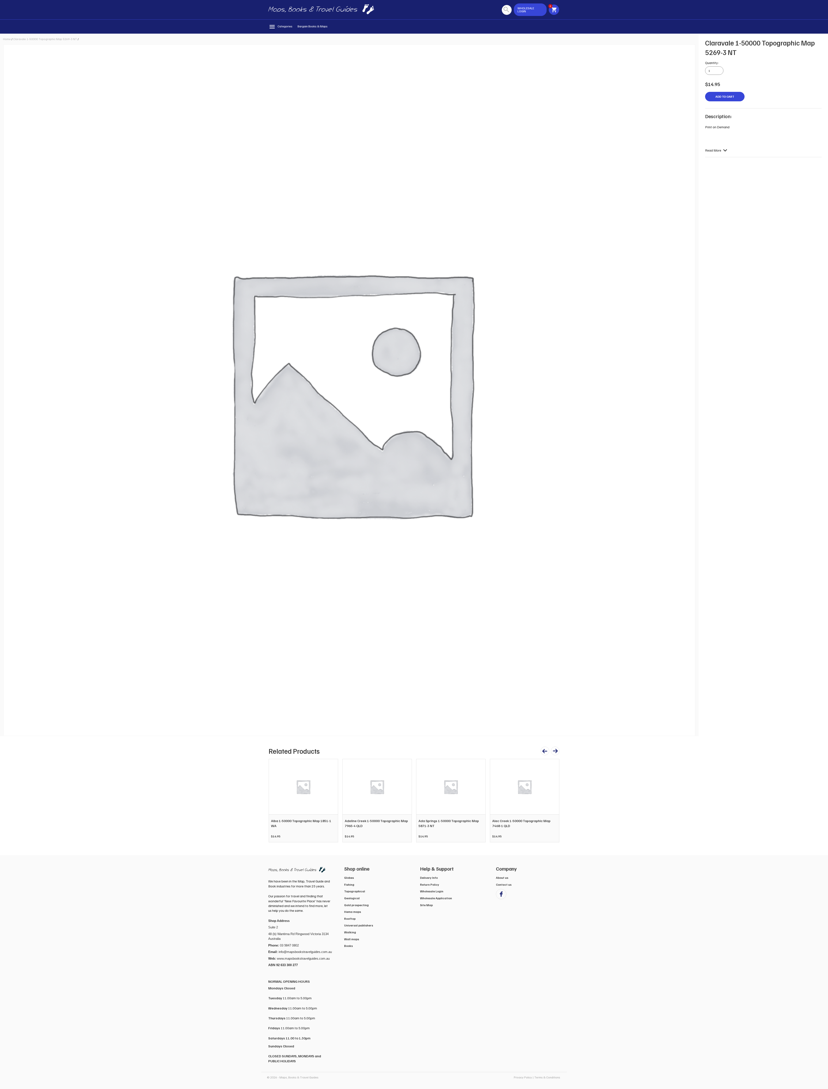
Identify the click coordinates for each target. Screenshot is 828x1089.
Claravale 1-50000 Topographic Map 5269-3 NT (45, 39)
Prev (274, 800)
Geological (352, 898)
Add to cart (724, 96)
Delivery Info (429, 877)
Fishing (349, 884)
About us (502, 877)
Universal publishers (358, 925)
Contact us (503, 884)
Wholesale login (526, 9)
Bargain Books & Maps (313, 26)
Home (7, 39)
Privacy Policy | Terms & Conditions (537, 1077)
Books (348, 946)
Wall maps (351, 939)
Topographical (354, 891)
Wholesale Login (431, 891)
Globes (349, 877)
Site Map (426, 905)
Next (553, 800)
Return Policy (429, 884)
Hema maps (352, 912)
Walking (350, 932)
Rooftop (350, 918)
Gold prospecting (356, 905)
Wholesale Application (436, 898)
